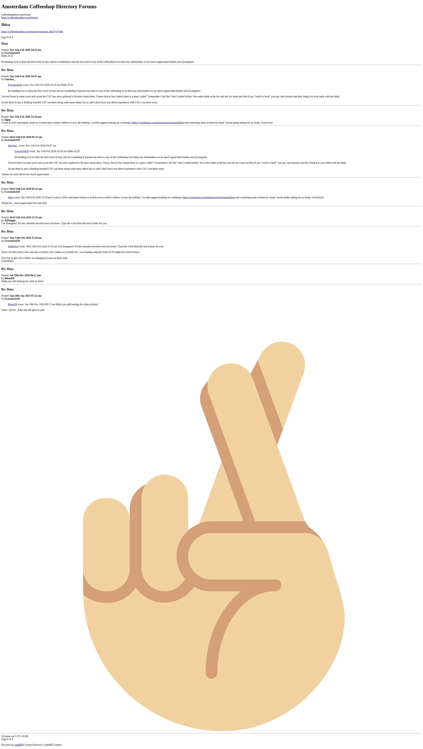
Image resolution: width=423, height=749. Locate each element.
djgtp (10, 197)
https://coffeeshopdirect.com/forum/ (19, 17)
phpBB (18, 744)
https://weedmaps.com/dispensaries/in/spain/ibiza (157, 122)
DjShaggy (13, 246)
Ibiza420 (12, 304)
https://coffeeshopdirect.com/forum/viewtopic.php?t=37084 (32, 31)
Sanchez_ (13, 145)
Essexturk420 (15, 84)
